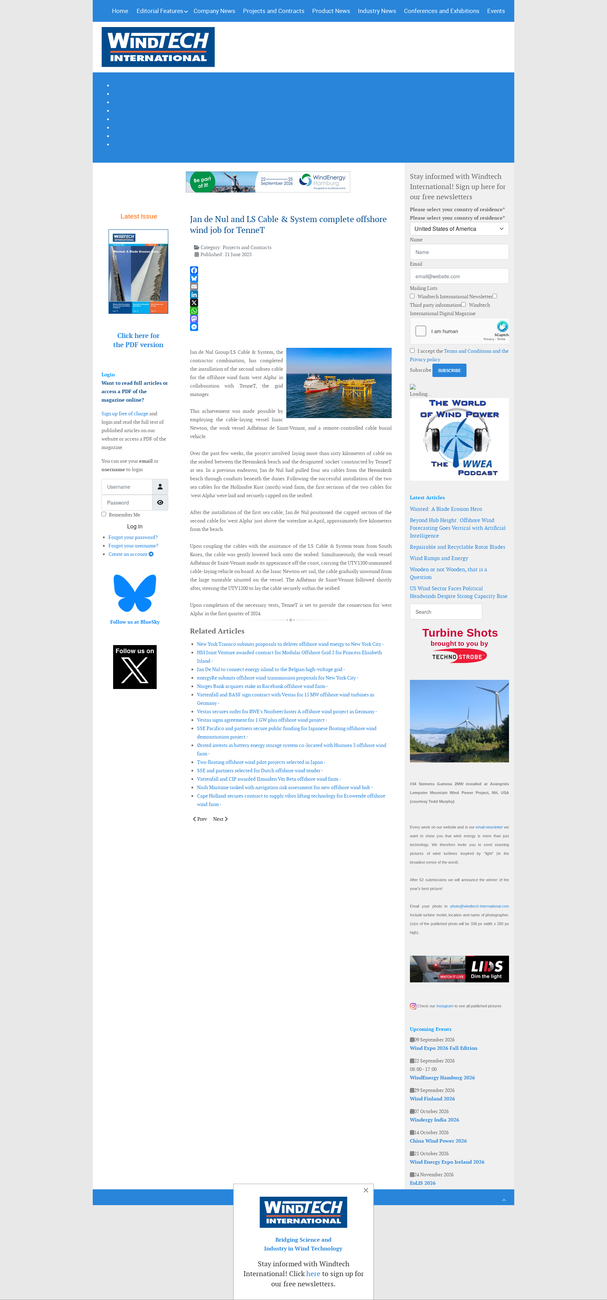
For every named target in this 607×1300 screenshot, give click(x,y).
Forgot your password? (133, 537)
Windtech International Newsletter (454, 296)
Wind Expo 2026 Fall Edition (443, 1048)
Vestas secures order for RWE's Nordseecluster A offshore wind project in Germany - (287, 711)
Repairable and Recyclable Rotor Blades (457, 547)
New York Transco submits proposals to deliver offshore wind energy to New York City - (290, 644)
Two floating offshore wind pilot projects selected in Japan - (261, 762)
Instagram (444, 1006)
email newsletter (489, 827)
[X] (291, 303)
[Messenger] (291, 327)
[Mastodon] (291, 319)
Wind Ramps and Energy (439, 558)
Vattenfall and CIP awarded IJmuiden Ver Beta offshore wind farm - (269, 779)
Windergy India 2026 (434, 1120)
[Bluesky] (291, 278)
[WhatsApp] (291, 311)
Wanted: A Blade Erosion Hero (446, 509)
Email (416, 264)
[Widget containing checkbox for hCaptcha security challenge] (459, 331)
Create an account (129, 554)
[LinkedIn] (291, 295)
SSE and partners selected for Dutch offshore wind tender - (260, 770)
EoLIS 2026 (423, 1183)
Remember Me (124, 515)
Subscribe (420, 370)
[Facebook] (291, 270)
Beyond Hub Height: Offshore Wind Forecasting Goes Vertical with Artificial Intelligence (458, 528)
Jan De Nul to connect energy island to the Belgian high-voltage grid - (271, 669)
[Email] (291, 286)
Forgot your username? (133, 545)
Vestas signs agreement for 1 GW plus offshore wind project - (262, 720)
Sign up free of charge (125, 413)
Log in (135, 526)
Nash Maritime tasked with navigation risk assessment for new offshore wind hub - (285, 787)
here (313, 1273)
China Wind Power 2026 (438, 1141)
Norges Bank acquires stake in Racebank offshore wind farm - (262, 686)
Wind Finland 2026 (432, 1099)
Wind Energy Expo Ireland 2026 (447, 1162)
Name (416, 239)
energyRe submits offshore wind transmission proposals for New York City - (278, 678)
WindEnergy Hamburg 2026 (442, 1077)
